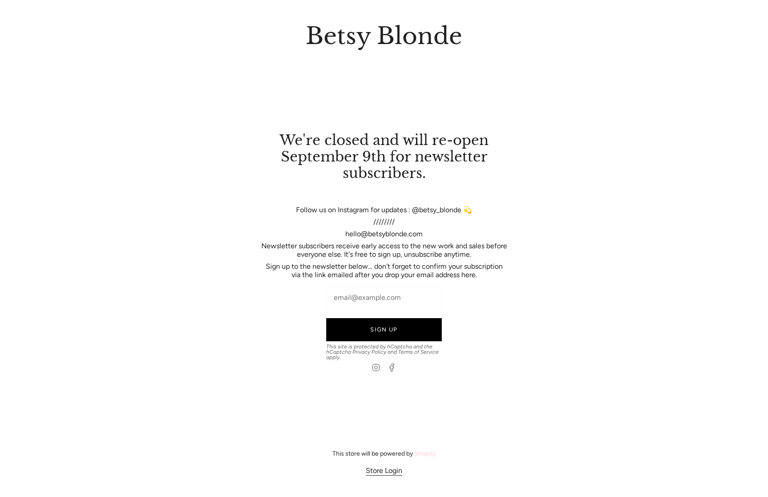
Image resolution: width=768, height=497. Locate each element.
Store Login (384, 470)
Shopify (425, 453)
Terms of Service (418, 352)
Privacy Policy (369, 352)
